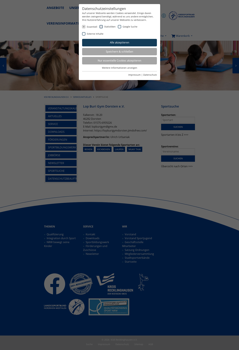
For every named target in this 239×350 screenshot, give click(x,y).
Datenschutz (150, 74)
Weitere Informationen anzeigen (119, 67)
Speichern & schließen (119, 51)
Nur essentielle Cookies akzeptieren (119, 60)
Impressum (134, 74)
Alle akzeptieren (119, 42)
